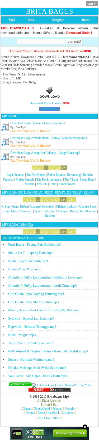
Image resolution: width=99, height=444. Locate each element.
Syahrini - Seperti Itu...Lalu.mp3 (31, 318)
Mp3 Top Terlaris (49, 418)
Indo (30, 20)
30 (46, 231)
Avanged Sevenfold (42, 206)
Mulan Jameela (25, 179)
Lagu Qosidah (15, 175)
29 (42, 231)
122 (51, 167)
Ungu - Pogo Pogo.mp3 (24, 269)
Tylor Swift (41, 211)
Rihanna (50, 216)
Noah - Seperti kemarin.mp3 (28, 261)
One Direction (87, 211)
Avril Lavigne (59, 211)
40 (46, 199)
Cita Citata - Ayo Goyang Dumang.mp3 (36, 294)
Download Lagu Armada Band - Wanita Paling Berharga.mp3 (48, 138)
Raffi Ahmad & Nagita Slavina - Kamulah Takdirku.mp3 (48, 351)
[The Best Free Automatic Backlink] (39, 390)
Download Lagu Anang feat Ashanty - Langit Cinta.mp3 (45, 153)
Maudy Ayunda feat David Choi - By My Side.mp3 (44, 310)
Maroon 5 (26, 211)
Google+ (70, 408)
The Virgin (71, 179)
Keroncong (74, 175)
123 (57, 167)
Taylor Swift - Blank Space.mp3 (30, 343)
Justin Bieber (20, 206)
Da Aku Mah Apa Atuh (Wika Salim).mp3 (37, 368)
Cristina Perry (88, 206)
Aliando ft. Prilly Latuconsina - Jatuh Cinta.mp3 (42, 286)
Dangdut (57, 20)
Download (49, 109)
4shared (57, 408)
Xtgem (27, 408)
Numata (29, 184)
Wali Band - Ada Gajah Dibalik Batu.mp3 (37, 376)
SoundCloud (42, 408)
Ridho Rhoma (56, 175)
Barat (85, 20)
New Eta (41, 184)
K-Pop (5, 206)
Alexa (41, 412)
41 (51, 199)
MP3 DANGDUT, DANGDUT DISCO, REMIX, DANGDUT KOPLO (48, 192)
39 (42, 199)
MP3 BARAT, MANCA (17, 224)
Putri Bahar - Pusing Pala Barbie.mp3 (34, 244)
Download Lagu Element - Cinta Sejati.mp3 (37, 123)
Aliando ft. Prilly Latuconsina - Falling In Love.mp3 (45, 277)
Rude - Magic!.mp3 (22, 335)
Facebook (54, 412)
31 (51, 231)
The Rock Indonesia (49, 179)
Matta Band (87, 179)
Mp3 (11, 20)
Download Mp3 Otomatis (46, 103)
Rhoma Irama (66, 184)
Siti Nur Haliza (35, 175)
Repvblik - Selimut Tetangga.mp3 (32, 327)
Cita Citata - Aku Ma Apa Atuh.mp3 (33, 302)
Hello (52, 184)
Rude (73, 211)
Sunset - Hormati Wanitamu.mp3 (31, 359)
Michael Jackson (66, 206)
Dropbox (68, 412)
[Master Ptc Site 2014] (61, 385)
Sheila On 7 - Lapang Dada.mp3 (31, 253)
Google (30, 412)
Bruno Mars (10, 211)
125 (69, 199)
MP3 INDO (9, 116)
